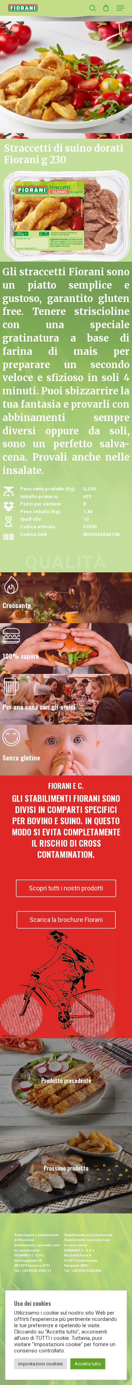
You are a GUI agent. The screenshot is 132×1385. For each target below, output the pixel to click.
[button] (120, 8)
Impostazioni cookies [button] (40, 1363)
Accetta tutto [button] (88, 1363)
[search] (92, 8)
